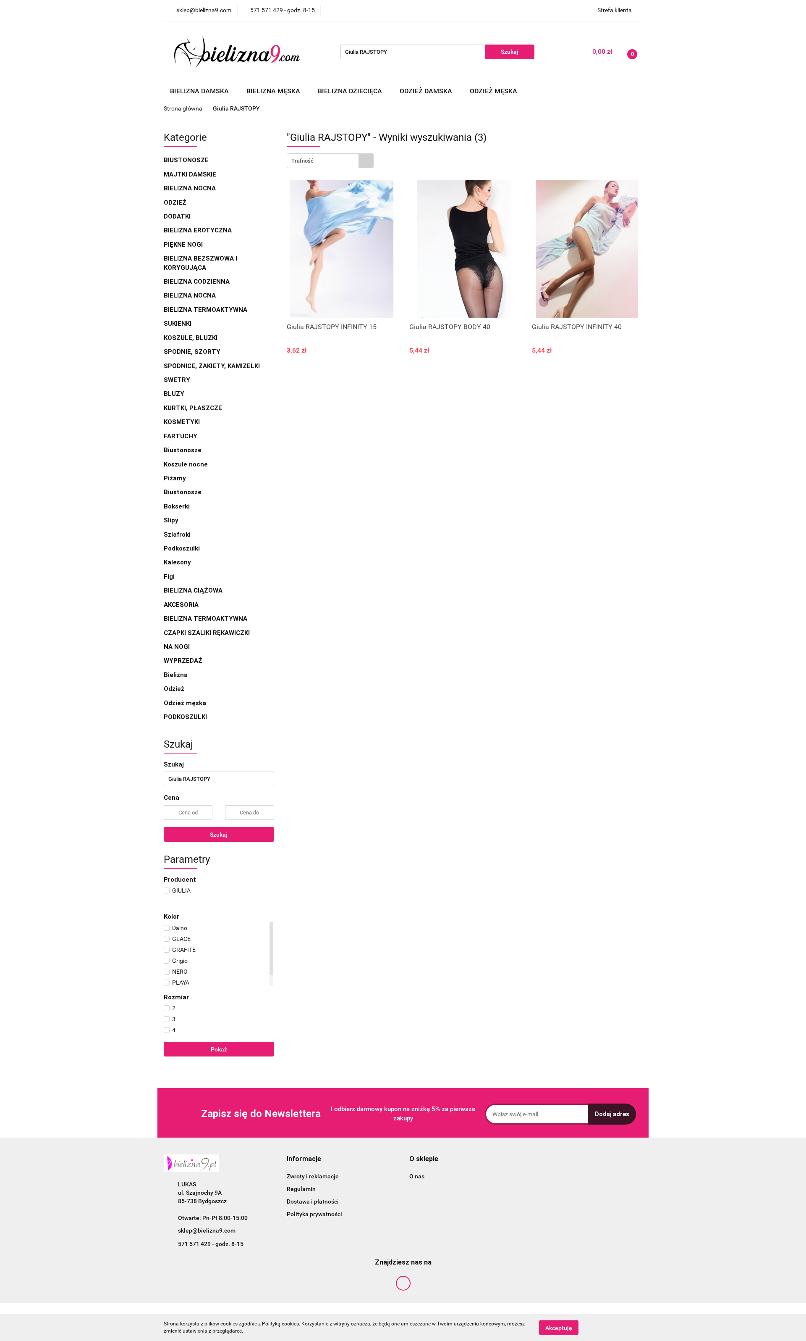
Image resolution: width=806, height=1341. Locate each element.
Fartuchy (180, 436)
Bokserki (177, 506)
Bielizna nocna (190, 188)
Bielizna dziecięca (351, 91)
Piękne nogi (184, 244)
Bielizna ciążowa (194, 590)
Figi (169, 576)
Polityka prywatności (314, 1214)
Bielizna (176, 675)
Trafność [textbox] (302, 161)
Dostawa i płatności (313, 1201)
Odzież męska (494, 91)
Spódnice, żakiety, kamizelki (212, 366)
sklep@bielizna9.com (207, 1230)
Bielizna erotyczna (198, 230)
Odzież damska (427, 91)
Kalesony (177, 562)
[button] (304, 1159)
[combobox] (330, 160)
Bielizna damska (200, 91)
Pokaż (219, 1049)
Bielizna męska (274, 91)
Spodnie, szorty (193, 352)
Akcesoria (182, 605)
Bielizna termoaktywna (206, 310)
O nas (416, 1176)
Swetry (178, 380)
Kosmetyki (182, 422)
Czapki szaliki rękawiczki (207, 633)
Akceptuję (558, 1327)
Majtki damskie (191, 174)
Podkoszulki (182, 548)
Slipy (171, 520)
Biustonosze (187, 160)
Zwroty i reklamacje (313, 1176)
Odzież (175, 202)
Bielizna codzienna (197, 281)
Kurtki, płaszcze (193, 408)
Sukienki (178, 323)
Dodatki (177, 216)
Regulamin (301, 1189)
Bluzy (174, 394)
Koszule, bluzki (191, 338)
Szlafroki (177, 534)
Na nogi (177, 647)
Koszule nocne (186, 464)
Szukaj (219, 834)
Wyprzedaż (183, 660)
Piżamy (175, 478)
